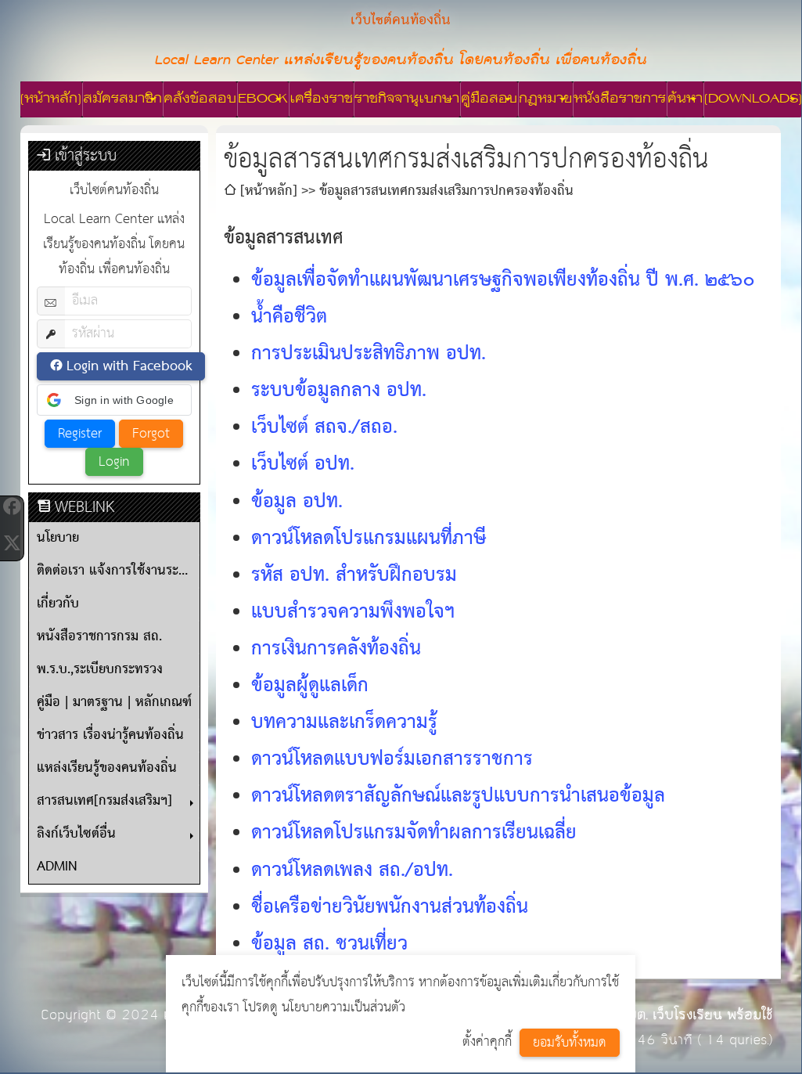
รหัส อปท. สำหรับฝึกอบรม (354, 575)
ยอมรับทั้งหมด (569, 1043)
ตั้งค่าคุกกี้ (487, 1042)
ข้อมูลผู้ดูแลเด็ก (310, 686)
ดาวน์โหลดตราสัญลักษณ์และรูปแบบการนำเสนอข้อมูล (458, 796)
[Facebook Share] (11, 506)
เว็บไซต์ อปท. (302, 464)
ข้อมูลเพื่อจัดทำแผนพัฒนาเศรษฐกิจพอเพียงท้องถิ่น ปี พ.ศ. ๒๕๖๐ (503, 280)
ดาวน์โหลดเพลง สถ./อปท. (352, 870)
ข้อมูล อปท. (297, 502)
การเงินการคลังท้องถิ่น (336, 649)
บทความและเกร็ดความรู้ (344, 723)
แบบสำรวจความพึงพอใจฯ (353, 612)
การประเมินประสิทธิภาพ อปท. (368, 354)
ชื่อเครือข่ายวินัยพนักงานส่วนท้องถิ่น (389, 907)
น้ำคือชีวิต (289, 317)
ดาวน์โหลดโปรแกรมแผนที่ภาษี (368, 539)
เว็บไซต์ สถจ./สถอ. (324, 427)
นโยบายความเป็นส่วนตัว (343, 1008)
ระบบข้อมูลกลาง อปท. (338, 391)
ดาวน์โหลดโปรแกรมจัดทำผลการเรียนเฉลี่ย (414, 833)
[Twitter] (11, 542)
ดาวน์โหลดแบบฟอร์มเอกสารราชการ (392, 759)
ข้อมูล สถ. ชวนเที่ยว (329, 944)
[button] (114, 400)
